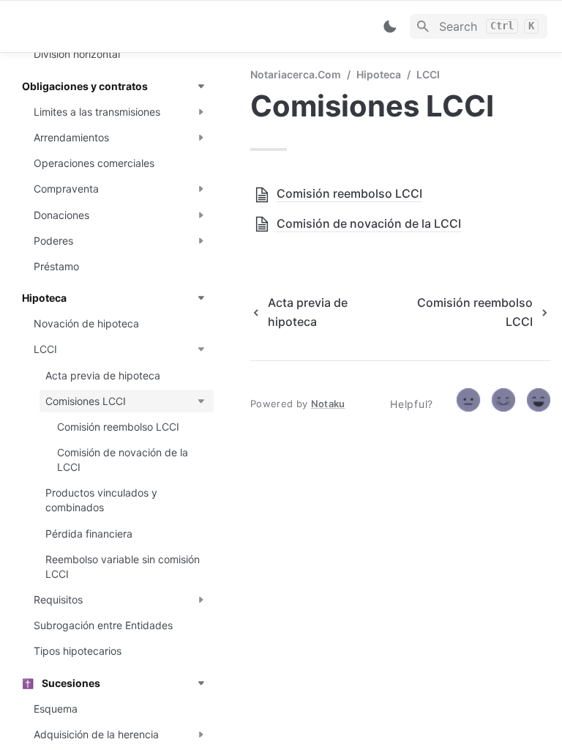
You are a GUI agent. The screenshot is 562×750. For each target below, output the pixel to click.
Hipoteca (378, 74)
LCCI (428, 74)
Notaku (328, 403)
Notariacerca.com (295, 74)
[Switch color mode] (390, 26)
